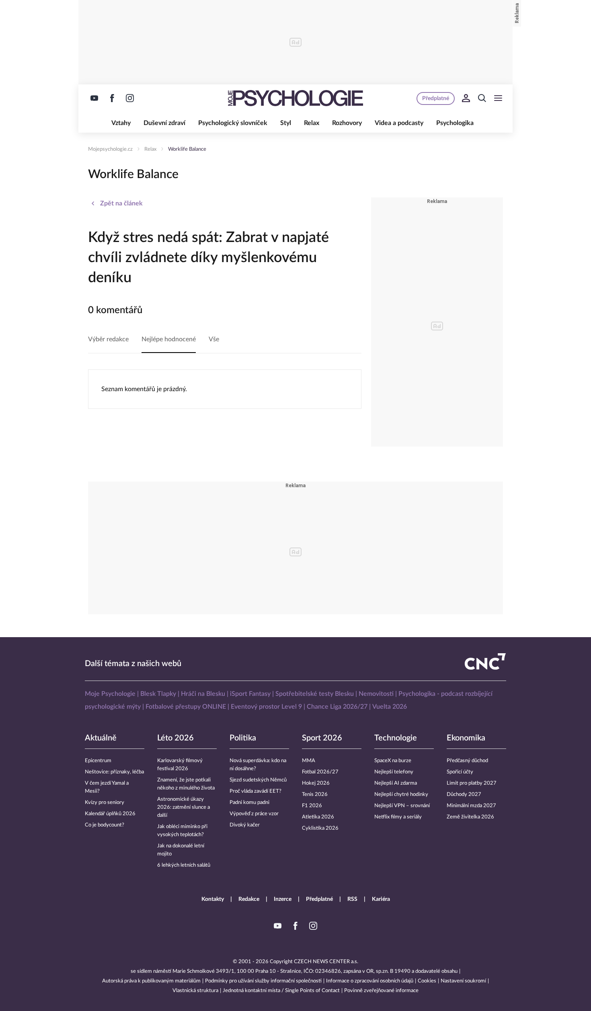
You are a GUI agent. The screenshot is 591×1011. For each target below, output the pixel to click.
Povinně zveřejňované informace (381, 990)
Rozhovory (347, 123)
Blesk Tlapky (158, 694)
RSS (352, 899)
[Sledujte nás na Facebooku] (112, 98)
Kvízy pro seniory (104, 802)
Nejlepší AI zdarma (395, 783)
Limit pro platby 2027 (472, 783)
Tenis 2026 (315, 794)
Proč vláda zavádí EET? (255, 791)
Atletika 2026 (318, 817)
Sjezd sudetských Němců (258, 780)
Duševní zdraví (164, 123)
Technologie (395, 738)
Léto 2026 (175, 738)
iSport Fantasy (250, 694)
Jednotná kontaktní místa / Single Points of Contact (281, 990)
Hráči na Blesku (203, 694)
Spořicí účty (460, 772)
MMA (308, 760)
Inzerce (282, 899)
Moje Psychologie (110, 694)
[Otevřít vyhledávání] (482, 98)
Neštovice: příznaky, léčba (114, 772)
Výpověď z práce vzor (254, 813)
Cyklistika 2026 (320, 828)
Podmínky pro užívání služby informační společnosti (263, 981)
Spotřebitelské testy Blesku (314, 694)
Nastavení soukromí (463, 981)
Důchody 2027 (464, 794)
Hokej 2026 (316, 783)
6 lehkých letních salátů (183, 865)
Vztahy (121, 123)
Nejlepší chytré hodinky (401, 794)
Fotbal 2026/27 (320, 772)
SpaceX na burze (392, 760)
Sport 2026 (322, 738)
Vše (214, 339)
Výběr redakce (108, 339)
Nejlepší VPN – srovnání (402, 805)
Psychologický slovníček (232, 123)
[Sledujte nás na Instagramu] (129, 98)
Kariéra (381, 899)
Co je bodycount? (104, 825)
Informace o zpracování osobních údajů (369, 981)
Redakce (248, 899)
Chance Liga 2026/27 (337, 706)
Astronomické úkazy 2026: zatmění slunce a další (183, 807)
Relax (311, 123)
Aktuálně (101, 738)
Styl (285, 123)
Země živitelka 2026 (470, 817)
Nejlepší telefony (393, 772)
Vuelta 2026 (389, 706)
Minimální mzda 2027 (471, 805)
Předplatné (319, 899)
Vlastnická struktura (195, 990)
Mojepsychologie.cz (110, 149)
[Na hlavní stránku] (295, 98)
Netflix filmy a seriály (398, 817)
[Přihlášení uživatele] (466, 98)
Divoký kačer (245, 825)
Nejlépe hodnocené (169, 339)
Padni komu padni (249, 802)
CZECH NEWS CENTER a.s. (326, 961)
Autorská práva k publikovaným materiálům (151, 981)
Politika (243, 738)
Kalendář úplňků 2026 (110, 813)
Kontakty (212, 899)
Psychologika (455, 123)
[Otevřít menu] (498, 98)
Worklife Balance (187, 149)
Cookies (427, 981)
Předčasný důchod (467, 760)
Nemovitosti (376, 694)
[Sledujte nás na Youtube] (94, 98)
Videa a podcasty (399, 123)
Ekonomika (466, 738)
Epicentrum (98, 760)
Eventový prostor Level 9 (266, 706)
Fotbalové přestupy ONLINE (186, 706)
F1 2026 (312, 805)
